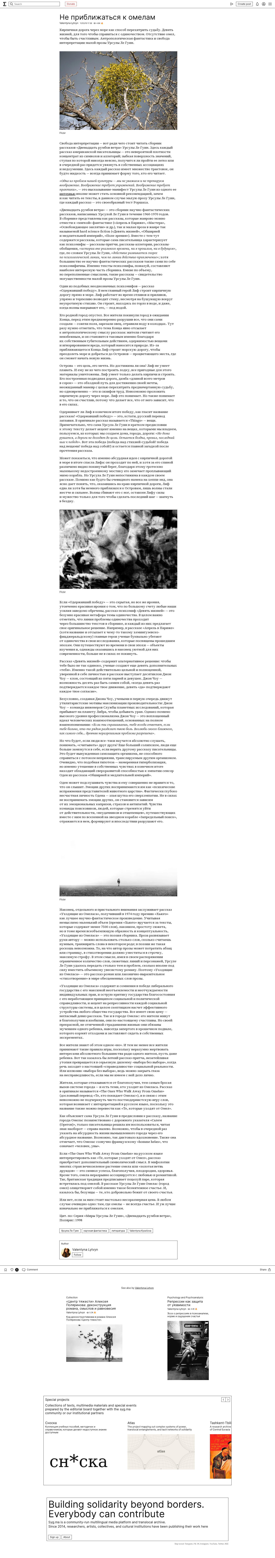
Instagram (204, 1544)
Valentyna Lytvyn (69, 23)
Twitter (221, 1544)
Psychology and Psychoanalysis (185, 1297)
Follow (77, 1254)
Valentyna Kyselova (140, 1230)
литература (118, 1230)
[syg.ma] (4, 4)
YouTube (213, 1544)
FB (195, 1544)
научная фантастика (95, 1230)
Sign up (54, 1537)
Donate (71, 3)
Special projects (57, 1400)
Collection (72, 1297)
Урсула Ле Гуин (70, 1230)
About (66, 1537)
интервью (67, 194)
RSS (226, 1544)
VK (198, 1544)
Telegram (189, 1544)
